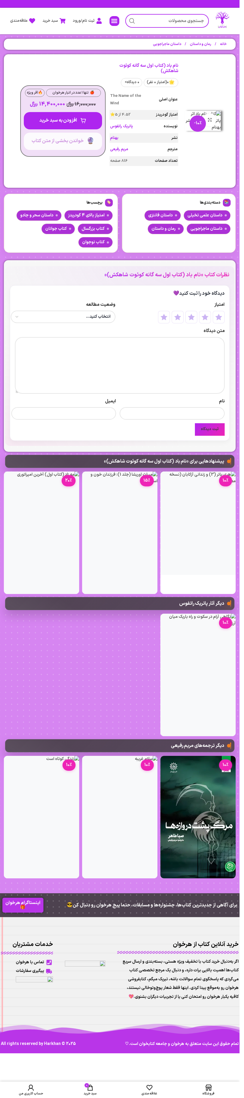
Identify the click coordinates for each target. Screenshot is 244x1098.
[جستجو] (132, 21)
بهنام (114, 138)
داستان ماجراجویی (167, 44)
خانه (223, 44)
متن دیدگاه (214, 331)
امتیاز (219, 304)
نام (221, 401)
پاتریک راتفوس (121, 126)
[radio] (219, 317)
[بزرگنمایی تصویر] (209, 120)
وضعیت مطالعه (100, 304)
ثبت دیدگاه (210, 429)
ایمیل (110, 401)
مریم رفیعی (119, 149)
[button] (114, 21)
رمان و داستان (200, 44)
